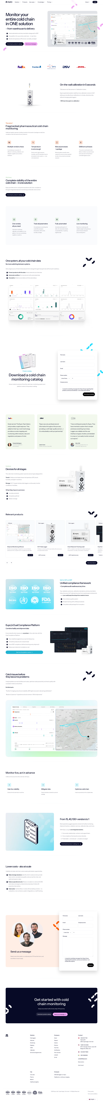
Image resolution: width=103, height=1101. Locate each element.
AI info (55, 1057)
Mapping (32, 1045)
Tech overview (57, 1052)
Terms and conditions (92, 1093)
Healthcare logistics (34, 1082)
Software (32, 1040)
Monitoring (32, 1043)
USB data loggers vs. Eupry (60, 1074)
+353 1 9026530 (84, 1055)
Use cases (32, 1074)
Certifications (57, 1050)
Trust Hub (56, 1047)
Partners (56, 1045)
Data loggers (33, 1038)
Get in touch (81, 1065)
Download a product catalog (44, 1014)
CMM (31, 1047)
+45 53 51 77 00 (83, 1038)
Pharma (32, 1077)
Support (56, 1040)
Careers (56, 1043)
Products (24, 2)
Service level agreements (35, 1052)
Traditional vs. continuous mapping (61, 1077)
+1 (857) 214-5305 (84, 1045)
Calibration (32, 1050)
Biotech (31, 1079)
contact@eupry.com (82, 1058)
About (55, 1038)
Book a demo (81, 1062)
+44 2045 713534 (84, 1052)
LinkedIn (56, 1055)
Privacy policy (91, 1091)
